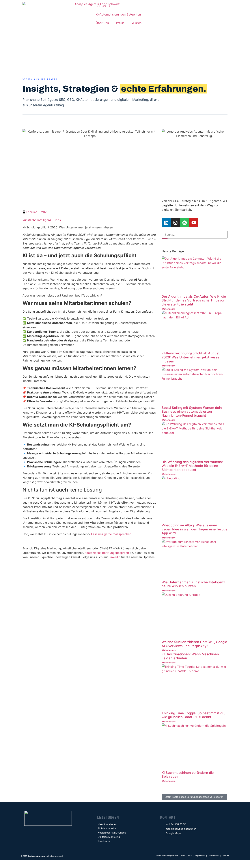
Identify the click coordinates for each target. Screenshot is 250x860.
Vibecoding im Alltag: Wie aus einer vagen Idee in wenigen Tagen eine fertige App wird (194, 529)
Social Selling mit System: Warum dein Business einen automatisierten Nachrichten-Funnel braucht (192, 411)
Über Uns (102, 23)
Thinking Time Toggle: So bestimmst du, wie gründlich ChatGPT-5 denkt (193, 715)
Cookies (225, 855)
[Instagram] (175, 222)
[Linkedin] (166, 222)
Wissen (136, 23)
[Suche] (165, 242)
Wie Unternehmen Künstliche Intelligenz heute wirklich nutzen (193, 584)
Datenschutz (213, 855)
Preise (120, 23)
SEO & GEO (103, 6)
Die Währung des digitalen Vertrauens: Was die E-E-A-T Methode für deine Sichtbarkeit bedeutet (192, 466)
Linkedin (114, 557)
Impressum (200, 855)
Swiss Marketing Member (167, 855)
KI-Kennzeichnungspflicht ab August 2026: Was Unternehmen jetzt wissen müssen (191, 357)
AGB (183, 855)
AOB (190, 855)
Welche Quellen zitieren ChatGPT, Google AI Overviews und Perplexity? (194, 644)
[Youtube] (193, 222)
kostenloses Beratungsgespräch (107, 553)
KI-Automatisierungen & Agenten (118, 14)
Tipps (57, 220)
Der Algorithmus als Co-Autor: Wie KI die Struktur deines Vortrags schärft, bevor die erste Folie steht (194, 300)
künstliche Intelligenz (37, 220)
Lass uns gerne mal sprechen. (111, 534)
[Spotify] (184, 222)
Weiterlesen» (169, 308)
